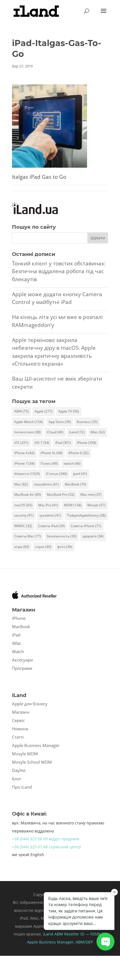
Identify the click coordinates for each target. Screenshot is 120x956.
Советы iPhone (86, 526)
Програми (22, 668)
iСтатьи (56, 473)
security (23, 515)
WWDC (23, 526)
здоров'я (93, 536)
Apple (43, 411)
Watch (18, 651)
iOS (21, 442)
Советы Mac (27, 536)
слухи (43, 546)
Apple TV (68, 411)
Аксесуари (22, 660)
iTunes (49, 463)
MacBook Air (27, 494)
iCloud (55, 432)
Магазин (21, 712)
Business (87, 421)
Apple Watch (28, 421)
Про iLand (22, 787)
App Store (60, 421)
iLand (77, 432)
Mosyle (96, 505)
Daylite (18, 770)
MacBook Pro (61, 494)
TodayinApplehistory (86, 515)
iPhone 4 (24, 453)
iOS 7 (41, 442)
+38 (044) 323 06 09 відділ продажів (45, 838)
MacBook (75, 484)
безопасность (61, 536)
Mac (21, 484)
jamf (80, 473)
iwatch (72, 463)
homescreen (27, 432)
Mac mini (91, 494)
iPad (63, 442)
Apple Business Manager (35, 745)
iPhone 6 (78, 453)
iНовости (27, 473)
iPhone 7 (24, 463)
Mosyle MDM (25, 753)
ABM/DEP (84, 942)
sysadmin (50, 515)
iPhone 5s (51, 453)
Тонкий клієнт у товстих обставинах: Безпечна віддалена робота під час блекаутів (58, 271)
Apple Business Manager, (51, 942)
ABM (21, 411)
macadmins (46, 484)
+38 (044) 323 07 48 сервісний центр (46, 846)
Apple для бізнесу (29, 703)
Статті (18, 737)
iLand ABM (53, 934)
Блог (16, 778)
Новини (20, 728)
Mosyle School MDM (32, 762)
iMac (97, 432)
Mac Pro (48, 505)
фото (64, 546)
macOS (23, 505)
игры (21, 546)
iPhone (86, 442)
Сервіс (18, 720)
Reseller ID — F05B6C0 (84, 934)
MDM (72, 505)
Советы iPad (51, 526)
